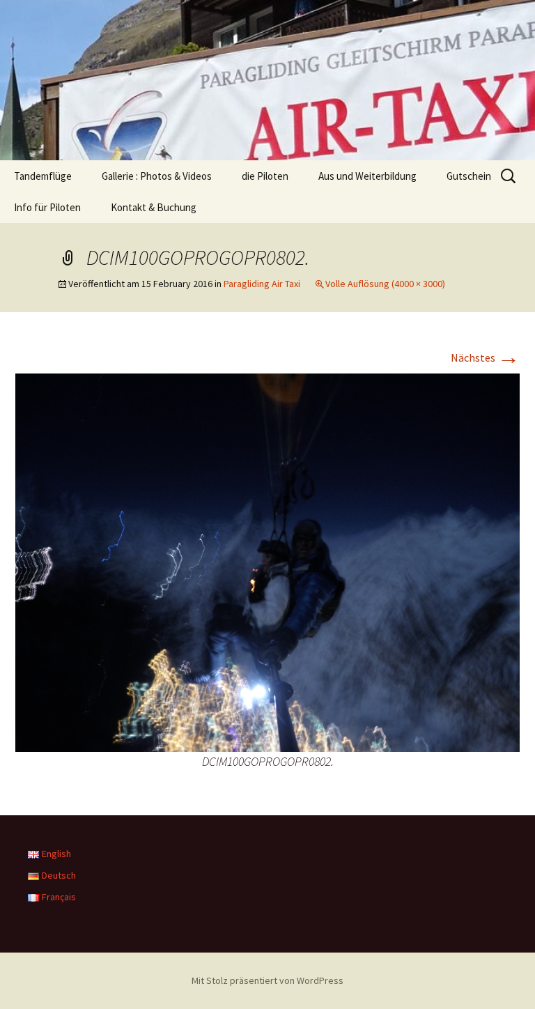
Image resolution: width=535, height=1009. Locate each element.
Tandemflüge (43, 176)
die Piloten (265, 176)
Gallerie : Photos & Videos (157, 176)
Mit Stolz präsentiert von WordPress (267, 980)
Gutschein (469, 176)
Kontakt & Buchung (153, 207)
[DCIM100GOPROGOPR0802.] (267, 561)
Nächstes (485, 357)
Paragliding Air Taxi (262, 283)
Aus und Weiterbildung (367, 176)
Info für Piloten (47, 207)
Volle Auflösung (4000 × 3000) (385, 283)
